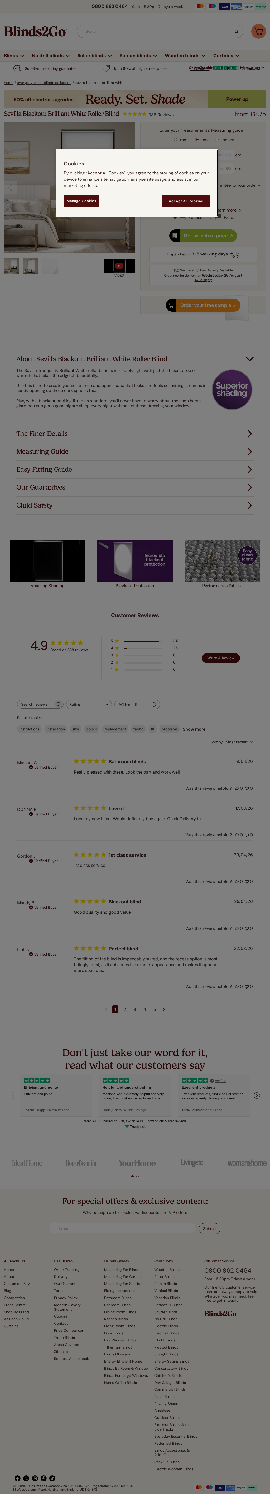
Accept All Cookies (186, 201)
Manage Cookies (81, 201)
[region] (137, 183)
